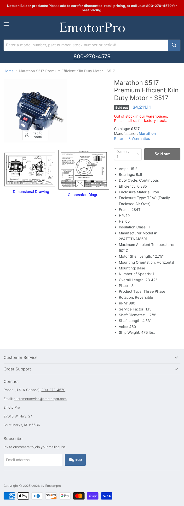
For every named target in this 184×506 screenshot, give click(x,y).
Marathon (147, 133)
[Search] (174, 45)
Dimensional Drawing (31, 191)
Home (9, 71)
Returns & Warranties (132, 138)
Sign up (75, 459)
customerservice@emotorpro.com (40, 399)
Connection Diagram (85, 194)
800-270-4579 (92, 56)
